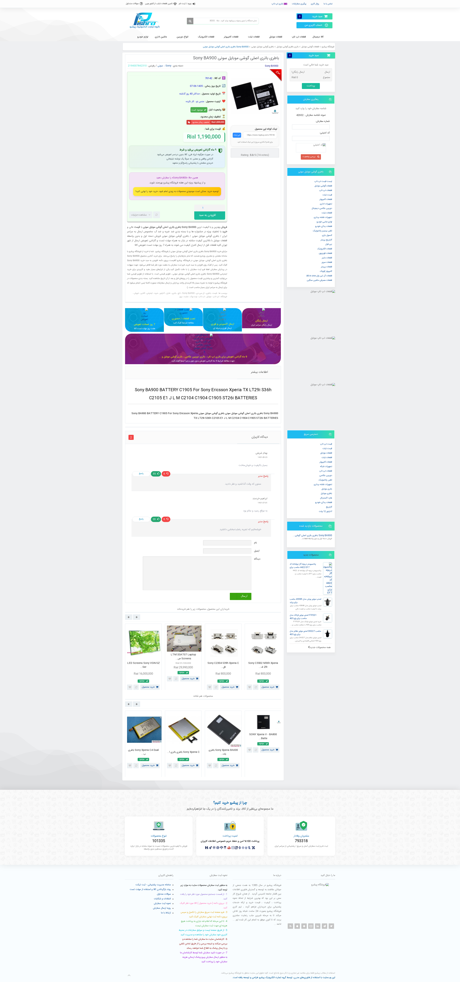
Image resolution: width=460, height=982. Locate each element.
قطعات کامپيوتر (325, 199)
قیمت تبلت (327, 195)
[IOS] (297, 926)
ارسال (244, 596)
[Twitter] (331, 926)
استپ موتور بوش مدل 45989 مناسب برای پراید (305, 601)
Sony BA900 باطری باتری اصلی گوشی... (312, 535)
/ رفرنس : (152, 65)
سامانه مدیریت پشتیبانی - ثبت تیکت (153, 885)
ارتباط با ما (166, 913)
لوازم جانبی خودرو (324, 222)
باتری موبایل (326, 489)
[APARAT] (311, 926)
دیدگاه (257, 559)
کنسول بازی (327, 235)
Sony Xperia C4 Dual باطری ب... (143, 752)
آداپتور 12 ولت (325, 511)
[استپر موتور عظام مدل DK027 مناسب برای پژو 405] (327, 633)
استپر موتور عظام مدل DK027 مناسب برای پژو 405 (305, 633)
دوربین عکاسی (325, 475)
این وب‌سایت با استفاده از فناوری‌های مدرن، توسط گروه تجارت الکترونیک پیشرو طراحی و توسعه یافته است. (283, 977)
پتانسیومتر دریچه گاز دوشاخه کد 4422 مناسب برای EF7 (303, 565)
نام (255, 543)
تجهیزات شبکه (326, 466)
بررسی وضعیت (309, 156)
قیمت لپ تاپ (326, 444)
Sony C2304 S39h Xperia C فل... (223, 665)
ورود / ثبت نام (185, 3)
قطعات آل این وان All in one (319, 276)
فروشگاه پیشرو (328, 47)
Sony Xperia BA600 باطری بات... (223, 752)
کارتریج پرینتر (326, 240)
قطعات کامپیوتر (325, 462)
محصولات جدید (311, 555)
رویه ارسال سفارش (162, 908)
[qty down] (214, 208)
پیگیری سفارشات (299, 4)
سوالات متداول (132, 3)
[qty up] (221, 208)
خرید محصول (148, 687)
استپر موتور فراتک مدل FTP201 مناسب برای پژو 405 (303, 617)
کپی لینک (237, 135)
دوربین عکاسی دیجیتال (322, 208)
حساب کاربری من (313, 25)
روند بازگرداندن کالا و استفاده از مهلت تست (150, 889)
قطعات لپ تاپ (325, 190)
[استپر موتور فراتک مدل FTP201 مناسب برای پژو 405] (327, 617)
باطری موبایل (326, 493)
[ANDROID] (304, 926)
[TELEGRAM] (324, 926)
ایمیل (256, 551)
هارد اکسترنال (326, 498)
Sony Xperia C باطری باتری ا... (183, 752)
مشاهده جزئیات (139, 215)
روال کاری (315, 4)
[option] (143, 658)
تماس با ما (328, 4)
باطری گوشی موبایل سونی (262, 47)
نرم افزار (328, 244)
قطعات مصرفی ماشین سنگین (319, 280)
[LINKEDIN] (317, 926)
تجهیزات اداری (326, 204)
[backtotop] (129, 975)
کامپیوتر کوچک (326, 271)
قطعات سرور (327, 262)
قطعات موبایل (326, 453)
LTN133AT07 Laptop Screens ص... (183, 657)
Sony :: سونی (164, 66)
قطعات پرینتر (326, 267)
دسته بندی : (177, 65)
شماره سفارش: (322, 121)
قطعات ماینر (327, 258)
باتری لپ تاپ (278, 4)
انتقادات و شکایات (162, 899)
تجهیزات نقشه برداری (323, 217)
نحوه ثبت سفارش (162, 903)
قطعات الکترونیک (324, 249)
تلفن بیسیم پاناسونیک (322, 231)
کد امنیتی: (324, 132)
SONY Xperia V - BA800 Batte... (263, 737)
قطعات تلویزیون (325, 253)
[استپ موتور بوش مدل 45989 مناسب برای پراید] (327, 601)
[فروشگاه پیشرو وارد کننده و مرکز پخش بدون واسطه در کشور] (146, 20)
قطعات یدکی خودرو (323, 226)
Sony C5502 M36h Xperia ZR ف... (263, 665)
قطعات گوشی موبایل (310, 47)
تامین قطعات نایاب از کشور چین (158, 3)
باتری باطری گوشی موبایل (288, 47)
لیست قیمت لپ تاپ (323, 181)
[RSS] (290, 926)
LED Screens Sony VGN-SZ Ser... (143, 665)
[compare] (156, 214)
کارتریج (329, 507)
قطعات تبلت (327, 213)
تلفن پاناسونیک (325, 480)
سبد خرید (310, 16)
